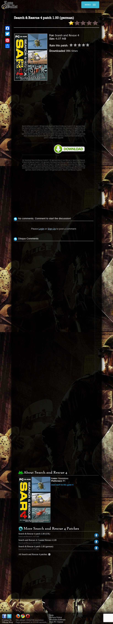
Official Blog (7, 622)
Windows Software (57, 619)
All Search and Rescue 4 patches (32, 554)
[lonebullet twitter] (9, 618)
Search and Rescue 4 (67, 35)
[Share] (7, 46)
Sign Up (52, 228)
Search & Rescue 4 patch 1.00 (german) (35, 546)
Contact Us (6, 620)
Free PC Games (56, 622)
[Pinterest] (7, 40)
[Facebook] (7, 28)
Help (51, 615)
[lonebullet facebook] (4, 618)
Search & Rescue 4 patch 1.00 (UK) (34, 534)
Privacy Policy (55, 617)
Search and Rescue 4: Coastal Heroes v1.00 (37, 540)
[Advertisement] (63, 104)
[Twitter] (7, 34)
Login (41, 228)
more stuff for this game (61, 485)
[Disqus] (53, 276)
